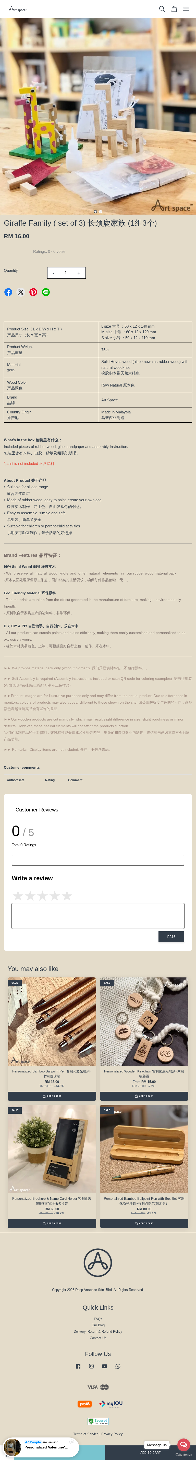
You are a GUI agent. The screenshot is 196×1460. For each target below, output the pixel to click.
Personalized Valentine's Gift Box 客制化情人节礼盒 (46, 1447)
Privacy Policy (112, 1434)
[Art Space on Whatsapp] (117, 1369)
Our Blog (98, 1325)
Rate (171, 936)
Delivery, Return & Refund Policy (98, 1331)
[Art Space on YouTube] (104, 1369)
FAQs (98, 1319)
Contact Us (98, 1338)
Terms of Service (86, 1434)
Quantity (11, 270)
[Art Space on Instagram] (91, 1369)
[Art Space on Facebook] (78, 1369)
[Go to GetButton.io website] (184, 1454)
